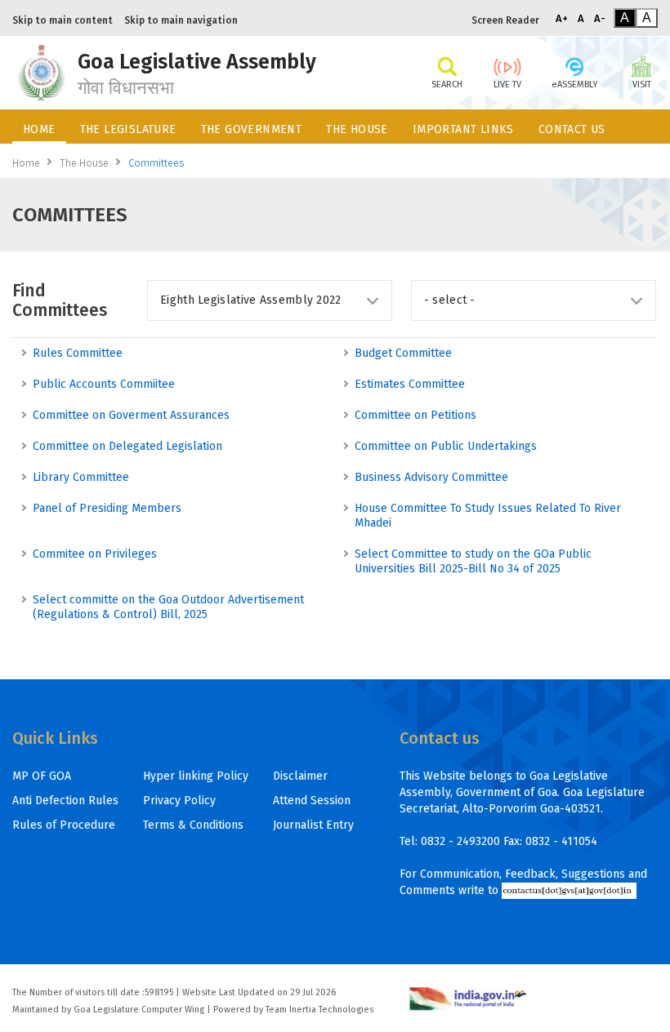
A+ (562, 18)
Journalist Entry (313, 825)
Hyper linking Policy (195, 776)
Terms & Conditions (193, 825)
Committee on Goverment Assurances (131, 415)
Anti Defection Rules (65, 800)
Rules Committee (78, 353)
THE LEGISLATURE (128, 129)
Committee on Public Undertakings (446, 446)
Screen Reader (505, 20)
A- (599, 18)
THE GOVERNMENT (251, 129)
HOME (39, 129)
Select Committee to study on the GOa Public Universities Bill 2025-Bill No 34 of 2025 (473, 561)
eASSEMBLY (574, 84)
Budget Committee (403, 353)
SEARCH (446, 84)
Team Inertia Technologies (319, 1009)
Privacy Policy (179, 800)
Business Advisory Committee (431, 477)
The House (84, 163)
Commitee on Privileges (95, 554)
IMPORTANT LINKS (463, 129)
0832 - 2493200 (460, 841)
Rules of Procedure (63, 825)
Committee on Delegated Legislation (127, 446)
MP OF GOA (41, 776)
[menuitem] (39, 126)
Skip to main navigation (181, 20)
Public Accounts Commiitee (104, 384)
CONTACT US (571, 129)
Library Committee (81, 477)
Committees (156, 163)
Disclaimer (300, 776)
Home (26, 163)
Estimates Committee (410, 384)
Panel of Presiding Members (107, 508)
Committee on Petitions (415, 415)
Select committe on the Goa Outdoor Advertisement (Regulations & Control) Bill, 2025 (168, 607)
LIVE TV (507, 84)
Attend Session (312, 800)
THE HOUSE (357, 129)
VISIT (641, 84)
